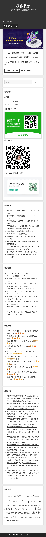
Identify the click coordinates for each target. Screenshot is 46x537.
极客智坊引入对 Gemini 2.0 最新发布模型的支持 (22, 252)
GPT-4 (14, 502)
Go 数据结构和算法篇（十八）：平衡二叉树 (21, 361)
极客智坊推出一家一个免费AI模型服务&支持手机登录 (23, 432)
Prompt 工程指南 (12, 104)
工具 (15, 509)
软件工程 (35, 517)
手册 (25, 509)
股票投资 (30, 517)
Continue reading (13, 71)
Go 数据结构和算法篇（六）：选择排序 (19, 367)
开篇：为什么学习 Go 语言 (15, 289)
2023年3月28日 (16, 57)
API (14, 496)
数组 (22, 513)
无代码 (26, 513)
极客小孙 (27, 57)
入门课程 (19, 505)
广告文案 (18, 509)
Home (5, 21)
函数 (23, 505)
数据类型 (12, 513)
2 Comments (27, 70)
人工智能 (13, 505)
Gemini (6, 502)
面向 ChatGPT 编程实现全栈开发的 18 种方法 (22, 307)
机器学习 (30, 513)
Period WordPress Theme (17, 535)
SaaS (33, 502)
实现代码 (9, 509)
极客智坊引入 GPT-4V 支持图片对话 (24, 455)
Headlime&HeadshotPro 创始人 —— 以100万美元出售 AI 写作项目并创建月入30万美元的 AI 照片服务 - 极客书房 (23, 460)
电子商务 (16, 517)
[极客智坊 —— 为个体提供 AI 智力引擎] (23, 138)
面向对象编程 (16, 521)
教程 (37, 508)
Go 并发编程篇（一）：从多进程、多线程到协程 (22, 356)
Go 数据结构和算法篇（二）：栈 (17, 346)
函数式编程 (28, 505)
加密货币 (33, 505)
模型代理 (9, 517)
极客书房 (23, 6)
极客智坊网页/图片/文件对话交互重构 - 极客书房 (23, 452)
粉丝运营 (25, 517)
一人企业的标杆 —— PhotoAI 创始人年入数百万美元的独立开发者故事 (22, 465)
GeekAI (36, 496)
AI (5, 496)
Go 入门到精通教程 (13, 273)
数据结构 (18, 513)
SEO (36, 502)
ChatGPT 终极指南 (13, 102)
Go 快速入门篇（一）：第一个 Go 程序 (19, 278)
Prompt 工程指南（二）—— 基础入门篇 (23, 39)
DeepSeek (30, 496)
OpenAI (18, 502)
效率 (33, 509)
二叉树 (8, 505)
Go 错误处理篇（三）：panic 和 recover (20, 341)
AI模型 (10, 496)
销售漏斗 (8, 521)
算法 (22, 517)
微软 (23, 509)
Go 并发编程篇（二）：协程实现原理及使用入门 (22, 372)
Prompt (26, 501)
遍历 (40, 517)
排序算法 (29, 509)
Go (10, 501)
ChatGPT (21, 496)
